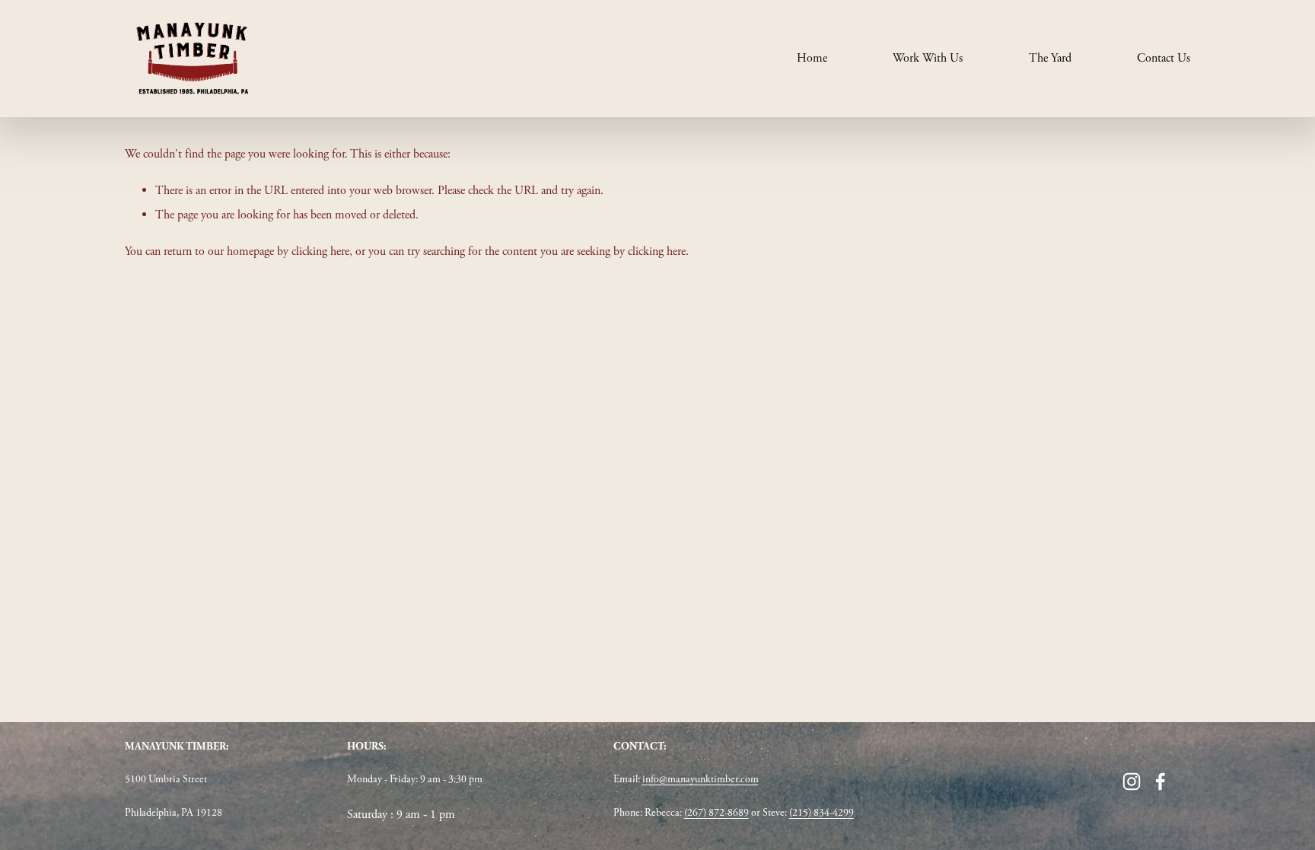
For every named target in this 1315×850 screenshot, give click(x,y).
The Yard (1050, 58)
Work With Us (928, 58)
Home (812, 58)
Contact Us (1163, 58)
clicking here (320, 251)
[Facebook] (1160, 781)
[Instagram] (1131, 781)
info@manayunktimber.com (700, 779)
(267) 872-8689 (716, 813)
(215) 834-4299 (821, 813)
